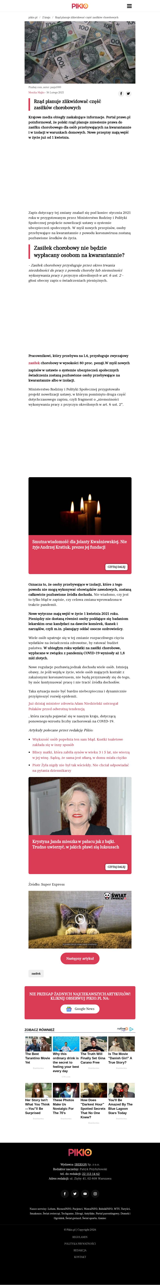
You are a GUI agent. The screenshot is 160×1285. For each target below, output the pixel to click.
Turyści (125, 1209)
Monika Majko (36, 92)
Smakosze (36, 1213)
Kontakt (80, 1257)
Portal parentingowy (107, 1213)
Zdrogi (79, 1213)
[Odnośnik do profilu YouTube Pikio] (85, 1194)
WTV (117, 1209)
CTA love (66, 1077)
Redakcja (80, 1250)
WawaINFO (90, 1209)
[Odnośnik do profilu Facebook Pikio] (65, 1194)
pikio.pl (32, 17)
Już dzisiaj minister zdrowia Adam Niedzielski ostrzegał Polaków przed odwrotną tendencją (73, 706)
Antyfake (89, 1213)
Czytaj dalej (116, 567)
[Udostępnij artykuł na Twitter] (128, 94)
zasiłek (34, 363)
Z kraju (46, 17)
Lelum (51, 1209)
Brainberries (38, 1068)
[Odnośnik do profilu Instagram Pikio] (95, 1194)
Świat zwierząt (51, 1213)
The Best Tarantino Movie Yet (37, 1058)
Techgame (67, 1213)
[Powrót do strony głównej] (80, 1152)
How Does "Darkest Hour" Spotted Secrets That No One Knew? (93, 1108)
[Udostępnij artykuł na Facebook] (121, 94)
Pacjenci (78, 1209)
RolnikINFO (106, 1209)
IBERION (81, 1164)
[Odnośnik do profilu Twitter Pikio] (75, 1194)
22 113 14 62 (91, 1174)
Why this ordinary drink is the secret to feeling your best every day (66, 1062)
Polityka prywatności (80, 1244)
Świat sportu (89, 1218)
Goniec (102, 1218)
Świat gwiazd (73, 1218)
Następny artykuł (80, 958)
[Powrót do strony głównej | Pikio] (80, 6)
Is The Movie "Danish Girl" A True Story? (120, 1058)
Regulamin (80, 1237)
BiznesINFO (64, 1209)
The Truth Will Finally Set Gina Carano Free (93, 1058)
